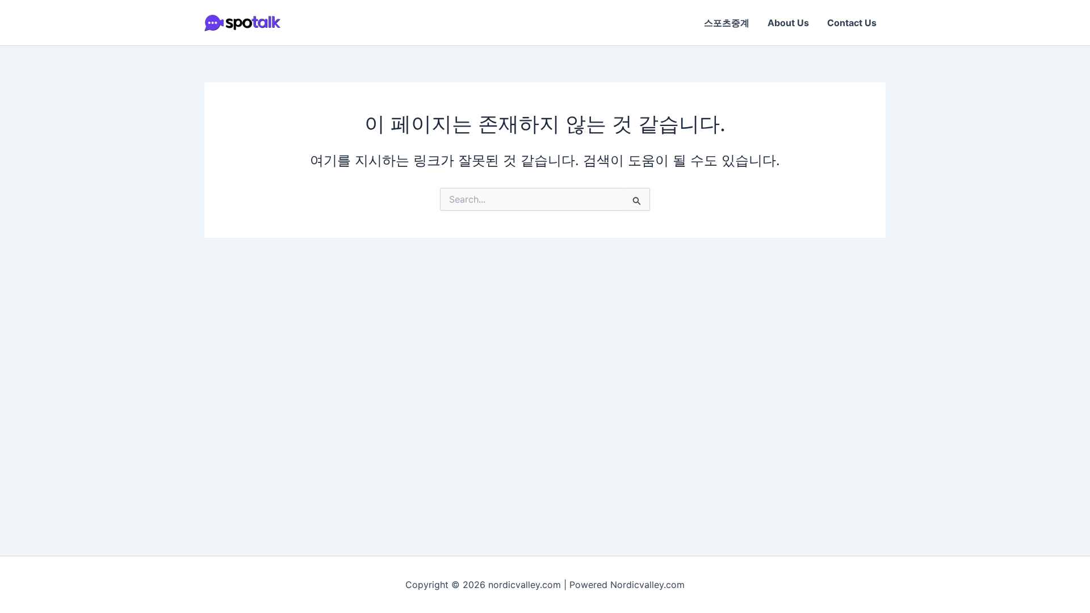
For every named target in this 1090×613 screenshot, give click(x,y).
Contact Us (852, 22)
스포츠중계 (726, 22)
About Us (788, 22)
